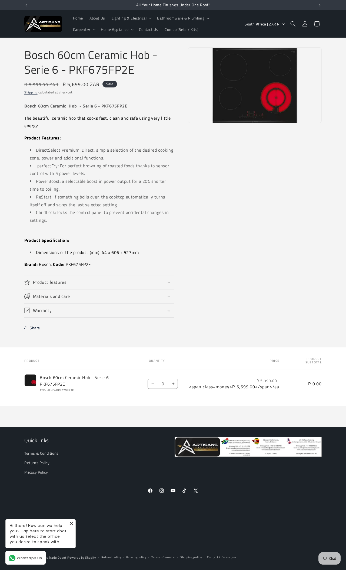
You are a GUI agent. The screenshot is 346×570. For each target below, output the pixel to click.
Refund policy (111, 557)
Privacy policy (136, 557)
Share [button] (35, 328)
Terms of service (163, 557)
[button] (131, 18)
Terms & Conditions (41, 453)
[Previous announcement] (26, 5)
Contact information (221, 557)
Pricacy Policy (36, 472)
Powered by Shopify (81, 557)
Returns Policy (36, 462)
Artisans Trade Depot (51, 557)
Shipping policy (191, 557)
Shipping (31, 92)
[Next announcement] (320, 5)
